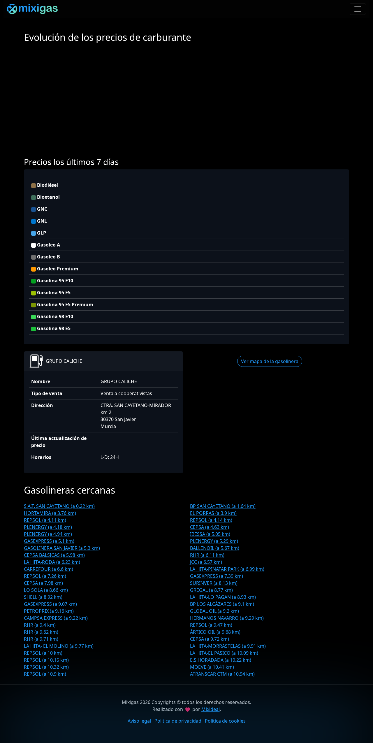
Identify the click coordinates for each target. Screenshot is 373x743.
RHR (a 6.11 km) (207, 555)
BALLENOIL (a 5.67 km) (214, 548)
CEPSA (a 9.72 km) (209, 639)
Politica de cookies (225, 721)
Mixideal (210, 709)
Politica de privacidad (177, 721)
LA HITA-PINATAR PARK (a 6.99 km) (227, 569)
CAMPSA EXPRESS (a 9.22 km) (56, 618)
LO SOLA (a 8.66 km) (46, 590)
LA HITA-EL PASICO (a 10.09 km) (224, 653)
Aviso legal (139, 721)
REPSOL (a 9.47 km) (211, 625)
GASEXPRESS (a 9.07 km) (50, 604)
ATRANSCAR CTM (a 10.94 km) (222, 674)
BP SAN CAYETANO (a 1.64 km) (223, 506)
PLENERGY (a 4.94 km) (48, 534)
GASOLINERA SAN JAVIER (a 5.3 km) (62, 548)
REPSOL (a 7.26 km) (45, 576)
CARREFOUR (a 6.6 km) (48, 569)
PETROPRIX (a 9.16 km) (49, 611)
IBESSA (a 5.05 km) (210, 534)
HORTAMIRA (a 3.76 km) (50, 513)
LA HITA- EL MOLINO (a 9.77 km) (59, 646)
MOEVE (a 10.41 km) (212, 667)
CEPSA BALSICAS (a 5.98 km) (54, 555)
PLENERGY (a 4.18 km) (48, 527)
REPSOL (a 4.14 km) (211, 520)
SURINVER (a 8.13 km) (213, 583)
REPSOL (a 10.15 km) (46, 660)
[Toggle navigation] (358, 9)
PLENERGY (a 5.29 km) (214, 541)
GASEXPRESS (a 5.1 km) (49, 541)
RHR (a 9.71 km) (41, 639)
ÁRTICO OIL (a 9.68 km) (215, 632)
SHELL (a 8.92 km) (43, 597)
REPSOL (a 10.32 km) (46, 667)
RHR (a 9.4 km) (40, 625)
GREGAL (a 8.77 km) (211, 590)
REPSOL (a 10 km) (43, 653)
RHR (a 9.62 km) (41, 632)
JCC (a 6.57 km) (206, 562)
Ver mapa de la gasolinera (269, 361)
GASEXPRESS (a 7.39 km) (216, 576)
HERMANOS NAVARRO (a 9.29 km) (227, 618)
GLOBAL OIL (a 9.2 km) (214, 611)
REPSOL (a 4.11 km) (45, 520)
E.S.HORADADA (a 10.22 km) (220, 660)
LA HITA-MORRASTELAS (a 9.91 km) (228, 646)
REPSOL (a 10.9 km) (45, 674)
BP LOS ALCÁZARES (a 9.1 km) (222, 604)
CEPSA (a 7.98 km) (43, 583)
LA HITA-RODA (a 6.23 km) (52, 562)
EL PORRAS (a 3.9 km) (213, 513)
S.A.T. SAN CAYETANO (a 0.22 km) (59, 506)
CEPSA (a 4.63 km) (209, 527)
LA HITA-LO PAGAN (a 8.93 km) (223, 597)
